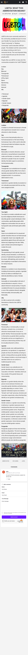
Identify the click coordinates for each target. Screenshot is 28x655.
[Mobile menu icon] (2, 2)
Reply (9, 479)
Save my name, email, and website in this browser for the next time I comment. (15, 513)
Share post (23, 13)
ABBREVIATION (5, 461)
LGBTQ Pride (7, 13)
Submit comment (14, 517)
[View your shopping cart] (23, 2)
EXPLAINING (15, 461)
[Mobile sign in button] (20, 2)
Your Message (5, 498)
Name (3, 487)
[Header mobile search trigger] (26, 2)
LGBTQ (23, 461)
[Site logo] (6, 2)
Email (3, 492)
